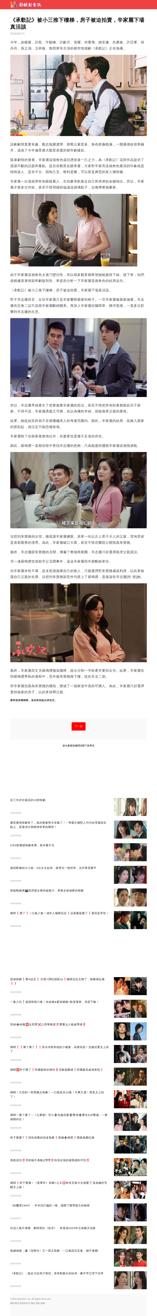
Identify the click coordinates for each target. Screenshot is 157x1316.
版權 (43, 1303)
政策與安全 (24, 1303)
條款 (33, 1303)
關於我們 (14, 1303)
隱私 (38, 1303)
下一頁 (78, 726)
